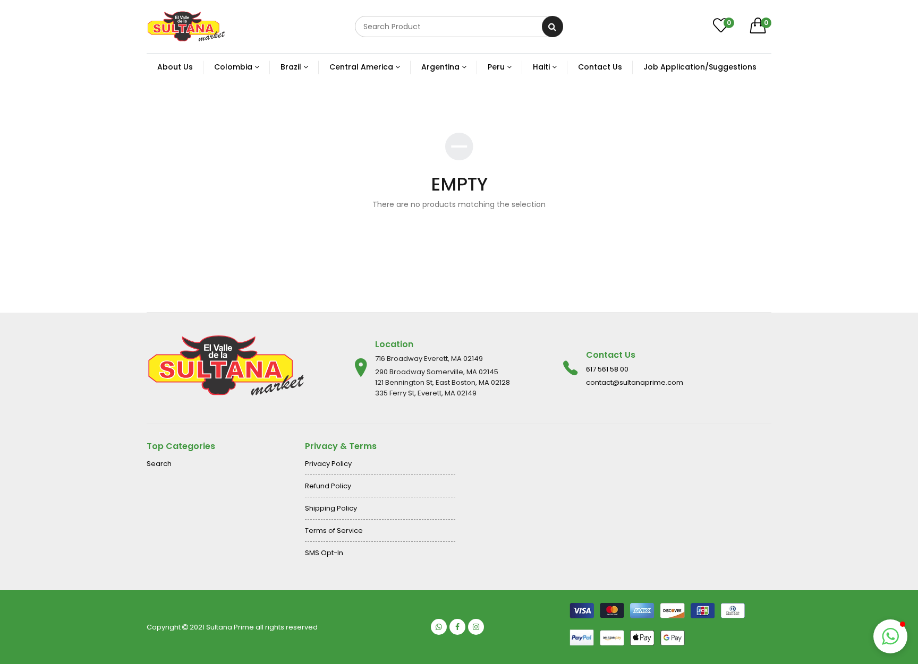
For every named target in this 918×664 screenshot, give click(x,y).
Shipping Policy (331, 508)
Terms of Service (334, 530)
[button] (890, 636)
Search (159, 464)
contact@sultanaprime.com (634, 382)
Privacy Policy (328, 464)
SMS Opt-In (324, 553)
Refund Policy (328, 486)
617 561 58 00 (607, 369)
